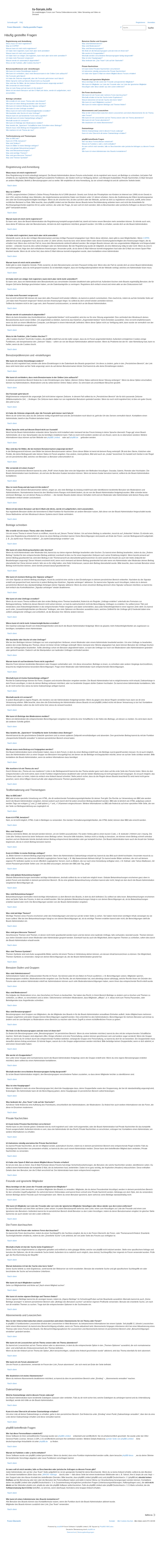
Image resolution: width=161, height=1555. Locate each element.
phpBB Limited (53, 437)
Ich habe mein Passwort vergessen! (19, 58)
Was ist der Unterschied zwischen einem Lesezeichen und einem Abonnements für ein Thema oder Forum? (117, 114)
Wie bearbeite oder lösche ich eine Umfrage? (23, 113)
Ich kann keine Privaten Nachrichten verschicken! (101, 69)
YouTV (130, 16)
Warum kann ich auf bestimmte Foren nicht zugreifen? (26, 116)
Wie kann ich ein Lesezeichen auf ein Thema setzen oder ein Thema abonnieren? (113, 118)
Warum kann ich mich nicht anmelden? (20, 53)
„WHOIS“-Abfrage (49, 1474)
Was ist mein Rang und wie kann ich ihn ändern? (24, 88)
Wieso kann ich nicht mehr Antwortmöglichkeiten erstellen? (28, 111)
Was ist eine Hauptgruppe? (92, 58)
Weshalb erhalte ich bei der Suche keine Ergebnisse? (102, 97)
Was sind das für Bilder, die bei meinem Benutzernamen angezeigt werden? (34, 83)
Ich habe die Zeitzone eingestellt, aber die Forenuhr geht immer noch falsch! (35, 78)
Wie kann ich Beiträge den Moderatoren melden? (24, 123)
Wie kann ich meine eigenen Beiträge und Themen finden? (104, 104)
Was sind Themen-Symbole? (17, 158)
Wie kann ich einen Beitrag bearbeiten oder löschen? (26, 104)
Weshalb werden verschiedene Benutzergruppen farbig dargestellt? (107, 56)
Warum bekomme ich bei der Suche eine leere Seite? (102, 100)
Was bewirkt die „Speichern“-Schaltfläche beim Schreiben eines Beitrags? (34, 125)
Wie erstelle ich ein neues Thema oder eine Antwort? (26, 101)
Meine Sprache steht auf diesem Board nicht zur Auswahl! (28, 81)
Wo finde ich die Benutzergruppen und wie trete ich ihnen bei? (105, 51)
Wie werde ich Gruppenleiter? (93, 53)
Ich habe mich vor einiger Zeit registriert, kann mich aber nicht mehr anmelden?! (36, 56)
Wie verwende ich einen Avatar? (18, 86)
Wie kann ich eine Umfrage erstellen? (20, 108)
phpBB (59, 1526)
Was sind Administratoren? (92, 44)
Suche (151, 27)
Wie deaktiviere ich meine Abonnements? (97, 123)
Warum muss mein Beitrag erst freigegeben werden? (26, 128)
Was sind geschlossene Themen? (19, 155)
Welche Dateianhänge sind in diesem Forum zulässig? (102, 131)
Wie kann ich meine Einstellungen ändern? (22, 71)
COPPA (146, 238)
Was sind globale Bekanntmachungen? (21, 148)
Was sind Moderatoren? (91, 46)
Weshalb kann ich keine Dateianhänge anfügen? (24, 118)
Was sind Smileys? (13, 143)
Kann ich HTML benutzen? (16, 141)
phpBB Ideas (127, 1455)
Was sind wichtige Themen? (16, 153)
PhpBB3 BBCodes (106, 1526)
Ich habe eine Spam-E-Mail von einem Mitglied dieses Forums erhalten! (109, 73)
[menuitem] (20, 22)
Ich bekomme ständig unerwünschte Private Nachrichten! (104, 71)
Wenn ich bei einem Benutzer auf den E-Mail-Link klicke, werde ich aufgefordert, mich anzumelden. (38, 92)
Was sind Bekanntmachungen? (18, 150)
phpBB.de (74, 437)
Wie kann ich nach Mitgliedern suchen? (97, 102)
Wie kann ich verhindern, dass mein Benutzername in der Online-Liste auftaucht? (37, 73)
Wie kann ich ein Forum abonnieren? (96, 120)
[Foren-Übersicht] (18, 10)
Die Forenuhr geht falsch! (15, 76)
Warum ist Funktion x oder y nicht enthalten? (99, 144)
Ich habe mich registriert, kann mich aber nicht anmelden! (28, 51)
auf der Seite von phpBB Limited (119, 1439)
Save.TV (131, 7)
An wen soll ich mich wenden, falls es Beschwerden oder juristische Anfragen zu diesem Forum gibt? (118, 147)
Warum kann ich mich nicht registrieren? (21, 48)
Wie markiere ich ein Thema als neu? (20, 130)
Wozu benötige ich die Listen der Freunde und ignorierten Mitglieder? (108, 82)
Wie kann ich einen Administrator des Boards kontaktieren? (104, 151)
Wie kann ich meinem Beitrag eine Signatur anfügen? (26, 106)
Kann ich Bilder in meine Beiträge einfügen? (22, 146)
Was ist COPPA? (12, 46)
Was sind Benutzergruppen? (93, 48)
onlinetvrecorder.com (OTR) (138, 12)
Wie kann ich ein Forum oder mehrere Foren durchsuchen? (104, 95)
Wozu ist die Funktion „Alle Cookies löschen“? (23, 63)
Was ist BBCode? (12, 138)
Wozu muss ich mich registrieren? (19, 44)
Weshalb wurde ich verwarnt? (17, 120)
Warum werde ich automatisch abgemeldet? (22, 60)
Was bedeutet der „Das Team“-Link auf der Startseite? (102, 60)
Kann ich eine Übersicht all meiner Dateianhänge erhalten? (104, 133)
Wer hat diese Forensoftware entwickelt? (97, 141)
